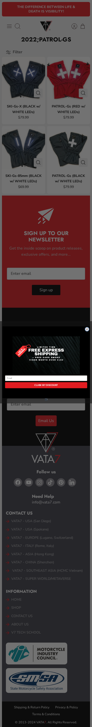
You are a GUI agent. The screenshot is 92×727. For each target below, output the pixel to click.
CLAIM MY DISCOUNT (46, 385)
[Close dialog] (87, 329)
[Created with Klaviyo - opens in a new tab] (46, 399)
